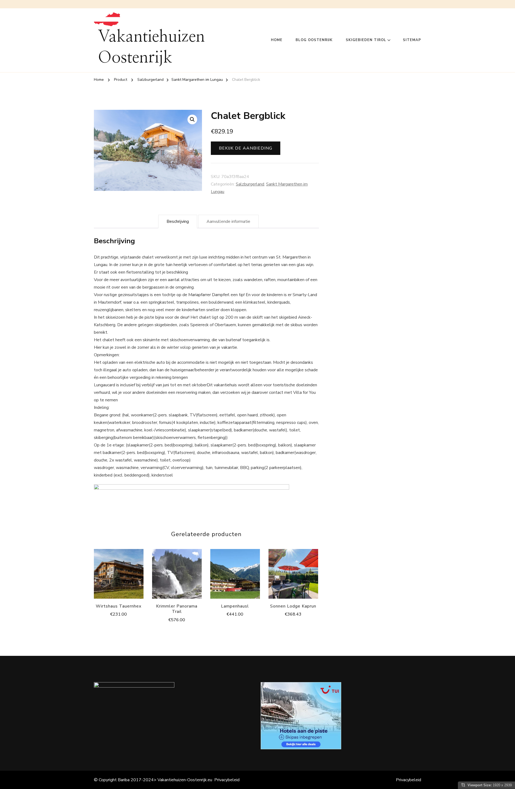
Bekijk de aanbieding (245, 148)
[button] (192, 119)
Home (276, 40)
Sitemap (412, 40)
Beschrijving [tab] (178, 221)
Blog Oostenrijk (314, 40)
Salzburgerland (250, 184)
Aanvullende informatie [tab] (228, 221)
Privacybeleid (227, 780)
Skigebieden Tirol (366, 40)
